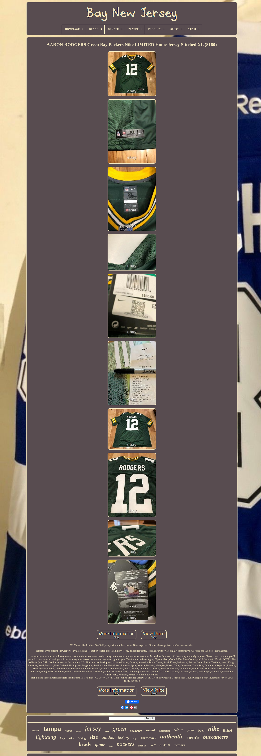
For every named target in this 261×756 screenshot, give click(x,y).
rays (135, 738)
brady (85, 744)
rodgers (179, 745)
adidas (108, 737)
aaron (165, 744)
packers (126, 744)
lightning (46, 737)
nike (213, 728)
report (78, 731)
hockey (123, 738)
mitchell (142, 745)
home (111, 746)
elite (71, 738)
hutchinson (164, 730)
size (94, 737)
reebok (151, 730)
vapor (36, 730)
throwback (148, 738)
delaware (136, 730)
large (62, 738)
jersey (93, 728)
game (100, 744)
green (119, 728)
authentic (171, 736)
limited (227, 730)
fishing (82, 738)
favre (191, 730)
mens (68, 730)
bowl (201, 730)
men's (193, 737)
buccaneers (215, 737)
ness (107, 731)
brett (152, 745)
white (179, 729)
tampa (52, 728)
